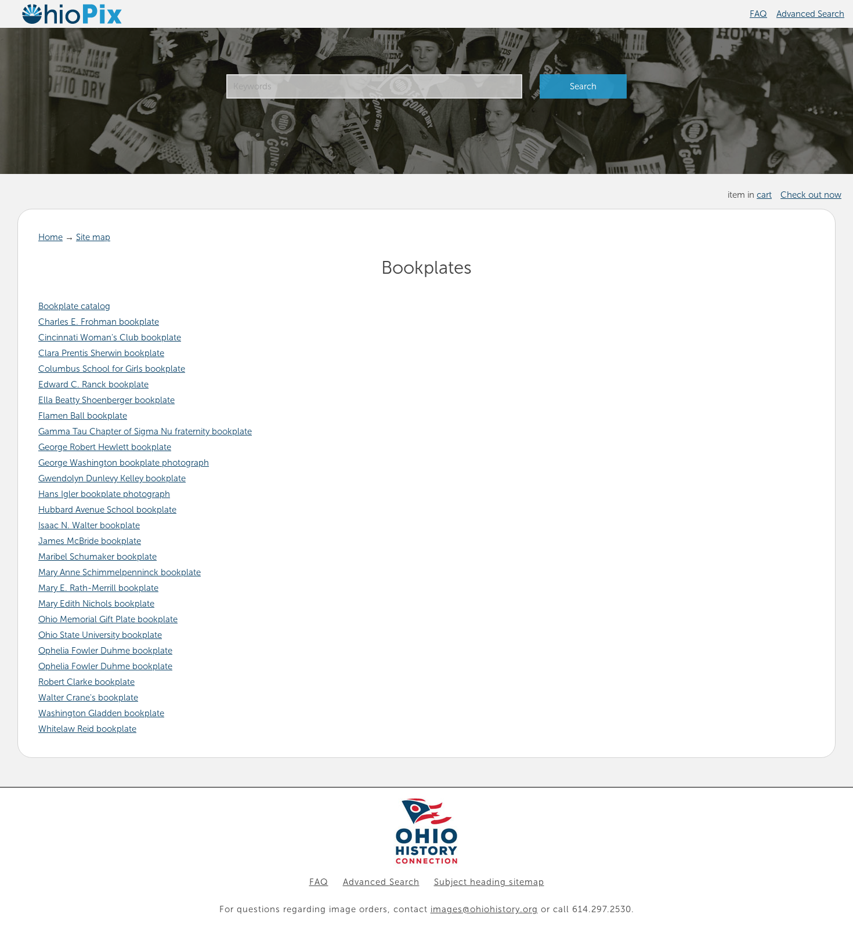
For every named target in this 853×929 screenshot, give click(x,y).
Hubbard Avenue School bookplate (107, 510)
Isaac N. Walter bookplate (89, 525)
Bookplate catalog (74, 306)
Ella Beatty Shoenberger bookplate (106, 400)
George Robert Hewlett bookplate (104, 447)
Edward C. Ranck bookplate (93, 384)
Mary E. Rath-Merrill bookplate (98, 588)
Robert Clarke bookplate (86, 682)
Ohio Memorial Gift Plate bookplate (108, 619)
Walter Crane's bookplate (88, 697)
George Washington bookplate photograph (123, 463)
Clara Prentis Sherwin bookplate (101, 353)
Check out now (810, 195)
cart (764, 195)
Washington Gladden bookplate (101, 713)
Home (50, 237)
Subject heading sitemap (489, 882)
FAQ (758, 14)
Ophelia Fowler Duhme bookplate (105, 650)
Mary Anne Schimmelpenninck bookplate (119, 572)
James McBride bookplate (89, 541)
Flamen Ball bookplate (82, 416)
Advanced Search (810, 14)
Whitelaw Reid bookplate (87, 729)
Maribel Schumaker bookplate (97, 556)
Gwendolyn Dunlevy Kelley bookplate (112, 478)
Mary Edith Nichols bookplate (96, 603)
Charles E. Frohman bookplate (98, 322)
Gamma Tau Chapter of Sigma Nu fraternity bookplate (145, 431)
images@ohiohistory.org (484, 909)
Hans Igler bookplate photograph (104, 494)
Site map (93, 237)
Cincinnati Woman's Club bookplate (109, 337)
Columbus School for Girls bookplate (111, 369)
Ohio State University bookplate (100, 635)
